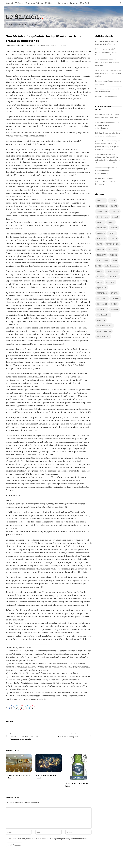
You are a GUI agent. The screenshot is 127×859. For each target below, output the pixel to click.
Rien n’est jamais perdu (68, 737)
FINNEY (100, 222)
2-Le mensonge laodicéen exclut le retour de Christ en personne (107, 63)
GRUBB (112, 233)
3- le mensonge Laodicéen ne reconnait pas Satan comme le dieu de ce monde (107, 52)
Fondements (19, 45)
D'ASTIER (115, 211)
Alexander (101, 200)
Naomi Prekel (102, 260)
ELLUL (115, 217)
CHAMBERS (102, 211)
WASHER (114, 309)
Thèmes (19, 3)
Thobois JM (102, 304)
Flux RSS (84, 3)
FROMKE (101, 233)
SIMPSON (110, 282)
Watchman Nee (103, 315)
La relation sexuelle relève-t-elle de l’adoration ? (105, 181)
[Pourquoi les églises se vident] (19, 763)
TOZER (114, 304)
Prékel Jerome (112, 271)
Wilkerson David (104, 331)
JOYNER (113, 239)
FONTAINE (101, 228)
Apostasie (10, 45)
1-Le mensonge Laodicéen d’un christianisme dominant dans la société (108, 73)
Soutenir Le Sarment (68, 3)
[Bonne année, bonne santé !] (48, 763)
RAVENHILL (113, 277)
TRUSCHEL (102, 309)
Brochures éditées (34, 3)
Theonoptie (102, 298)
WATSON (101, 320)
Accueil (9, 3)
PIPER (99, 271)
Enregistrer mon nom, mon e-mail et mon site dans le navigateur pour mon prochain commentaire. (48, 839)
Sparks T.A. (101, 288)
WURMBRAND (103, 337)
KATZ (99, 244)
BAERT (112, 200)
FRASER (114, 228)
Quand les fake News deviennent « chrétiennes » (107, 125)
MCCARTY (101, 255)
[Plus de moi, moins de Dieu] (78, 767)
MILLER (113, 255)
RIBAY (99, 282)
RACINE (100, 277)
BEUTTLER (102, 206)
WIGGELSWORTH (104, 326)
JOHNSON (101, 239)
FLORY (111, 222)
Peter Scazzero (111, 266)
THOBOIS (115, 298)
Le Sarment (24, 16)
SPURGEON (102, 293)
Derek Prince (102, 217)
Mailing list (50, 3)
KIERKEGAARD (112, 244)
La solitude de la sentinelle (106, 97)
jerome (63, 45)
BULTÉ (32, 45)
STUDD (114, 293)
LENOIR (100, 249)
